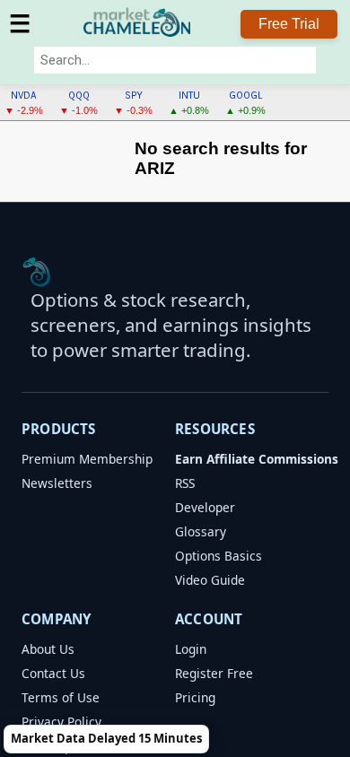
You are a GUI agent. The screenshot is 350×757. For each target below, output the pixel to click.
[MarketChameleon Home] (37, 272)
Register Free (214, 673)
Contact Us (53, 673)
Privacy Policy (61, 721)
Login (190, 648)
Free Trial (288, 23)
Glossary (200, 531)
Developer (205, 507)
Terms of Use (61, 697)
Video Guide (210, 579)
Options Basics (218, 555)
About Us (48, 648)
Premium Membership (87, 458)
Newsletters (57, 483)
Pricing (195, 697)
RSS (185, 483)
